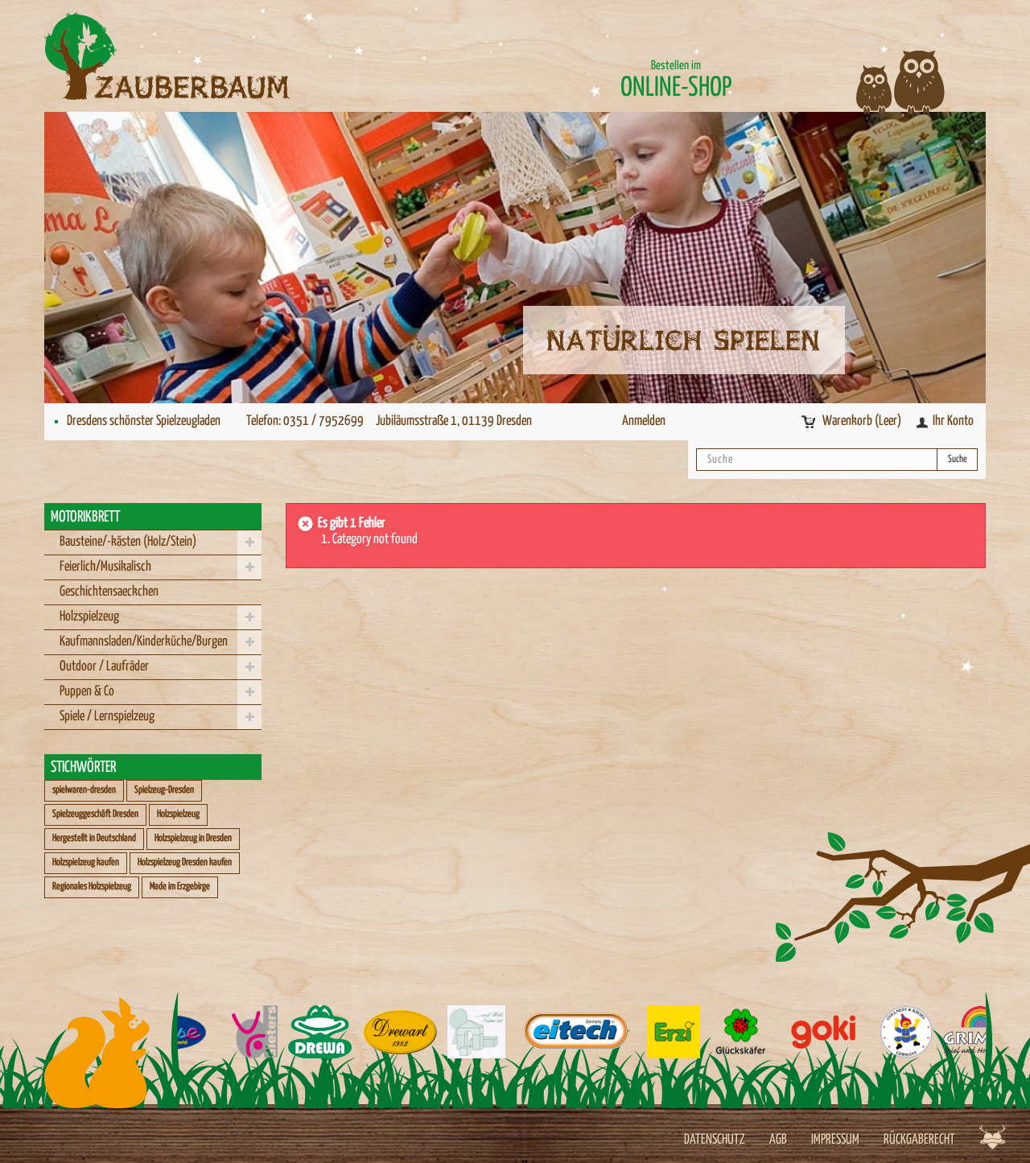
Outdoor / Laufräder (104, 667)
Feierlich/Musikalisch (105, 567)
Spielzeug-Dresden (164, 790)
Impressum (835, 1140)
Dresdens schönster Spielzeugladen (143, 421)
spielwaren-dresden (84, 790)
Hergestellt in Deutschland (94, 838)
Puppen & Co (87, 692)
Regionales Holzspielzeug (91, 886)
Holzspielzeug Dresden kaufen (185, 862)
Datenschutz (714, 1140)
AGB (778, 1140)
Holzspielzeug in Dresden (193, 838)
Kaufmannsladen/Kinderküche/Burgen (144, 642)
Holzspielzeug (89, 617)
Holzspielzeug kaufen (85, 862)
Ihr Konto (953, 421)
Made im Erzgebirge (180, 886)
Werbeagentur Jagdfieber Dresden (992, 1136)
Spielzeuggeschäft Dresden (95, 814)
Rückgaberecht (919, 1140)
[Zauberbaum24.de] (193, 56)
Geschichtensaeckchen (109, 592)
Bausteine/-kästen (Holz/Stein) (128, 542)
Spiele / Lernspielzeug (107, 717)
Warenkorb (861, 421)
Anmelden (643, 421)
